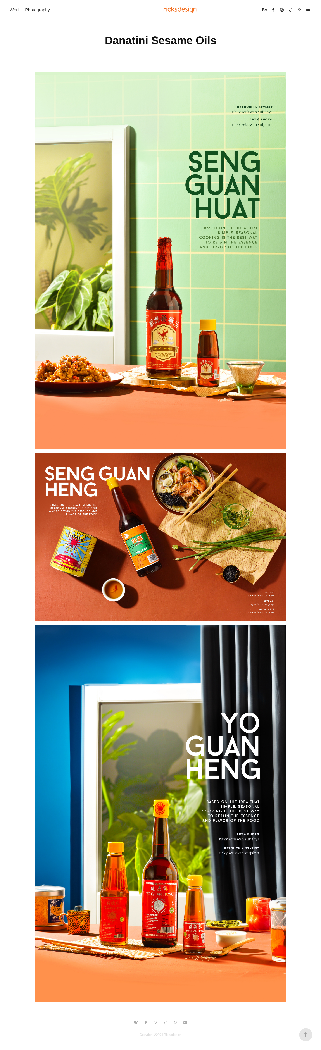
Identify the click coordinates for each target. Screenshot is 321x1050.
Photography (37, 9)
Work (15, 9)
